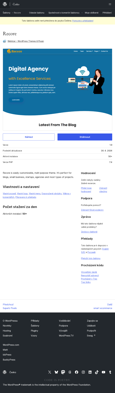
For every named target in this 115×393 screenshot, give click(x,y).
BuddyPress (9, 359)
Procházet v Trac (89, 279)
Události (91, 325)
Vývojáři (63, 330)
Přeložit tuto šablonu (90, 258)
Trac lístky (86, 282)
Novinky (7, 325)
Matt (5, 349)
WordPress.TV (66, 335)
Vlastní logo (22, 193)
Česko (12, 372)
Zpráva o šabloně (89, 232)
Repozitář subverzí (90, 275)
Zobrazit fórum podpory (92, 210)
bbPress (7, 354)
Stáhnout (85, 137)
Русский (91, 252)
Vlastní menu (35, 193)
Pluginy (34, 330)
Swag (91, 335)
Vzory (34, 335)
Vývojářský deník (89, 272)
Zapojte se (92, 320)
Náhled (29, 137)
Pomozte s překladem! (82, 20)
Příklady (35, 320)
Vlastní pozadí (9, 193)
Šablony (6, 12)
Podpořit (91, 330)
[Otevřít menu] (110, 4)
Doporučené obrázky (52, 193)
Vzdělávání (64, 320)
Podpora (63, 325)
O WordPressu (10, 320)
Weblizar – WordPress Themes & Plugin (26, 41)
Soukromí (7, 335)
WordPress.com (11, 344)
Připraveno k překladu (25, 197)
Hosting (7, 330)
